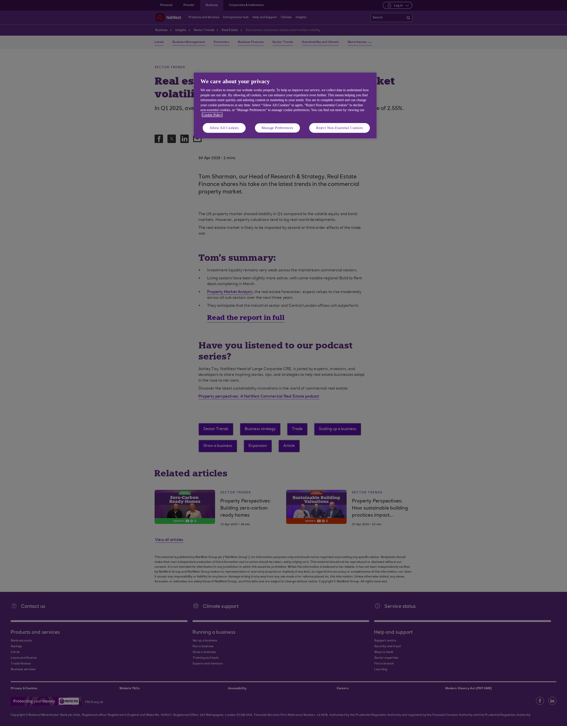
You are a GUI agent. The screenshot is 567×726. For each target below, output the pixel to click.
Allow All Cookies (224, 128)
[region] (285, 105)
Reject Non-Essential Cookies (339, 128)
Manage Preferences (277, 128)
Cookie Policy (212, 115)
